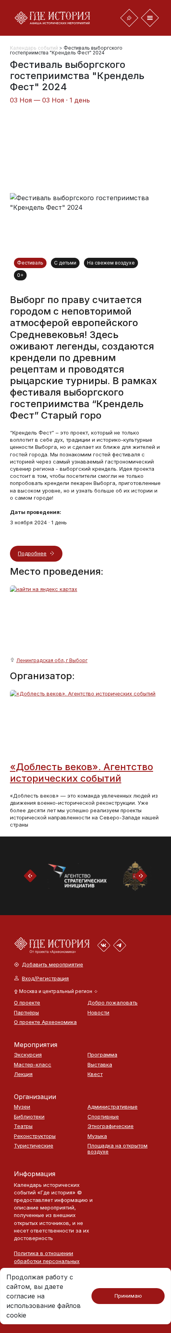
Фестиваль (30, 263)
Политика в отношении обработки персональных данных (47, 1260)
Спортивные (103, 1117)
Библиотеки (29, 1117)
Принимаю (128, 1295)
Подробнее (32, 553)
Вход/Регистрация (45, 978)
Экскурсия (28, 1055)
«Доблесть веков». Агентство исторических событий (81, 772)
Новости (98, 1013)
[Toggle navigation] (129, 18)
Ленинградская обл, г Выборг (51, 660)
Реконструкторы (35, 1136)
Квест (95, 1074)
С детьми (65, 263)
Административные (112, 1107)
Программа (102, 1055)
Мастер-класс (32, 1065)
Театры (23, 1126)
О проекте (27, 1003)
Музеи (22, 1107)
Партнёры (26, 1013)
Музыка (97, 1136)
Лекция (23, 1074)
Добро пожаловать (112, 1003)
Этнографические (110, 1126)
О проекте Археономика (45, 1022)
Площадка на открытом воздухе (117, 1148)
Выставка (99, 1065)
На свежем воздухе (111, 263)
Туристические (33, 1146)
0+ (20, 275)
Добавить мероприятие (52, 965)
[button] (55, 991)
